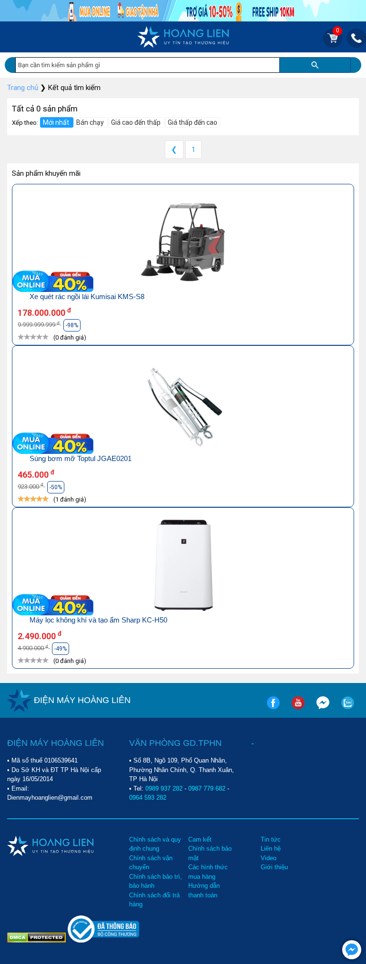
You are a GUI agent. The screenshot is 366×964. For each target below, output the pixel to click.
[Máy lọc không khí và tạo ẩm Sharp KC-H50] (183, 566)
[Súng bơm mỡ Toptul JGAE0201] (183, 404)
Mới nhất (57, 122)
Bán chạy (90, 122)
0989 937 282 (164, 788)
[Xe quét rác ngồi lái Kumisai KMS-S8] (183, 243)
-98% (72, 325)
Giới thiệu (274, 867)
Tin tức (271, 839)
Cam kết (200, 839)
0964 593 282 (147, 797)
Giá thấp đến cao (192, 122)
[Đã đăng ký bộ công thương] (103, 940)
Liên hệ (271, 848)
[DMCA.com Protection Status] (37, 937)
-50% (56, 487)
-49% (60, 648)
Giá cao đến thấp (136, 122)
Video (268, 858)
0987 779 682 (206, 788)
